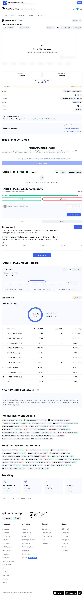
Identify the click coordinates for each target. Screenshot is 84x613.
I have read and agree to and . (43, 170)
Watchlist (5, 587)
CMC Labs (6, 548)
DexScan (5, 569)
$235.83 (39, 480)
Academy (5, 541)
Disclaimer (25, 562)
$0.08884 (38, 468)
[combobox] (50, 27)
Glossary (45, 555)
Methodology (26, 566)
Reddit (64, 559)
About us (25, 541)
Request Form (46, 544)
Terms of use (26, 544)
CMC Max (5, 552)
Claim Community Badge (73, 143)
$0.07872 (14, 480)
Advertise (5, 544)
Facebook (65, 555)
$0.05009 (14, 462)
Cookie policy (26, 555)
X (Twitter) (65, 541)
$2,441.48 (14, 465)
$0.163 (33, 477)
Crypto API (6, 566)
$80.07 (15, 468)
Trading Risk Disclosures (62, 170)
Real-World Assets (8, 573)
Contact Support (47, 548)
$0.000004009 (39, 474)
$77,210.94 (38, 462)
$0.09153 (69, 471)
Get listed (45, 541)
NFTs (4, 580)
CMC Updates (7, 559)
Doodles (5, 591)
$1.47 (60, 462)
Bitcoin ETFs (6, 562)
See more (79, 203)
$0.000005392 (58, 477)
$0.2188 (14, 471)
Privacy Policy (27, 548)
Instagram (65, 552)
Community (65, 544)
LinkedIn (65, 562)
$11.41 (13, 474)
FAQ (43, 552)
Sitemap (5, 594)
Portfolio (5, 584)
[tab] (17, 27)
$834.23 (61, 465)
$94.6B (28, 9)
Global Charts (7, 576)
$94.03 (38, 465)
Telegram (65, 548)
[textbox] (36, 220)
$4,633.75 (65, 474)
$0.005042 (61, 468)
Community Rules (28, 559)
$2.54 (40, 471)
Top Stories (6, 555)
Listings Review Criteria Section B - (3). (43, 130)
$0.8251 (12, 477)
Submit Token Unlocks (72, 140)
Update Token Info (71, 137)
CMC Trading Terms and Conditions (42, 170)
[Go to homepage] (10, 9)
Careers (25, 569)
